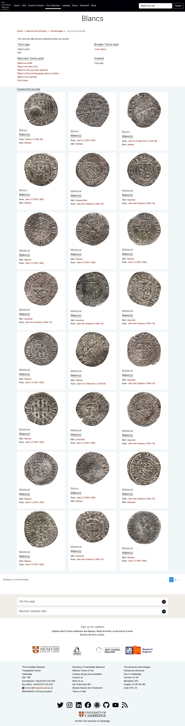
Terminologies (56, 31)
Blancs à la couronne (27, 77)
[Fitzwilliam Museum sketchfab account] (97, 705)
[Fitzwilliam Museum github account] (106, 705)
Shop (93, 5)
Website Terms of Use (83, 670)
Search (178, 5)
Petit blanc (22, 80)
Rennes (27, 143)
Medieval (76, 191)
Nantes (27, 259)
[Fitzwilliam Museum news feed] (124, 705)
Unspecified (81, 200)
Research (84, 5)
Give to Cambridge (132, 674)
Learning (66, 5)
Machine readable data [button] (33, 611)
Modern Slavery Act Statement (87, 688)
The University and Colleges (137, 667)
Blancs (23, 130)
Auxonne (131, 200)
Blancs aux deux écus (27, 66)
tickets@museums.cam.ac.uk (39, 688)
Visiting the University (134, 670)
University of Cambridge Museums (88, 667)
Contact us (77, 677)
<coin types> (100, 49)
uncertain (80, 439)
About (75, 5)
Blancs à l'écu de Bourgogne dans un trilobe (38, 73)
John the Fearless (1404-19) (89, 204)
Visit (24, 5)
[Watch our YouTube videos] (115, 705)
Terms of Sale (79, 691)
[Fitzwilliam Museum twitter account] (60, 705)
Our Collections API (81, 684)
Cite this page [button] (27, 601)
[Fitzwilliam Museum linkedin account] (88, 705)
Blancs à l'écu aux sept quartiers (32, 70)
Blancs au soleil (24, 63)
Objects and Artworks (36, 31)
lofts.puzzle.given (43, 691)
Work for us (77, 681)
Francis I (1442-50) (34, 139)
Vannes (130, 144)
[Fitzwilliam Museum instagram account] (69, 705)
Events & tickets (36, 5)
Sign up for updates (92, 626)
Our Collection (53, 5)
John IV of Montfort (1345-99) (142, 141)
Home (17, 5)
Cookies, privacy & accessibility (87, 674)
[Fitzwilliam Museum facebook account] (79, 705)
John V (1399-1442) (85, 140)
